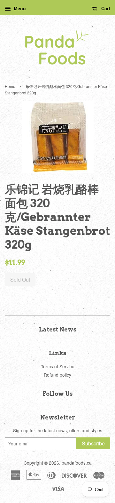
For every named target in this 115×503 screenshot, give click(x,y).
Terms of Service (57, 366)
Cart (105, 8)
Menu (19, 8)
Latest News (57, 329)
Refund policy (57, 374)
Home (10, 86)
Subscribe (93, 443)
